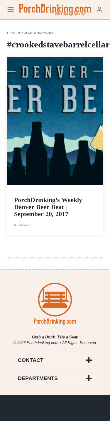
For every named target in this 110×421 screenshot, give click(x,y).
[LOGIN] (99, 9)
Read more (22, 225)
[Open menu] (10, 9)
